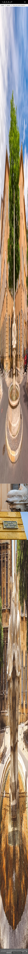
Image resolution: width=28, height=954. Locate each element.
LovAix (2, 5)
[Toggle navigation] (25, 2)
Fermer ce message (17, 952)
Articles (8, 5)
